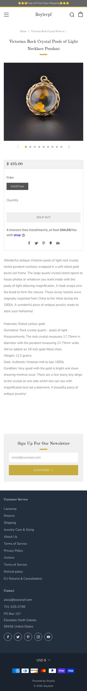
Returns (9, 516)
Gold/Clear (17, 186)
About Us (10, 537)
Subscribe (41, 470)
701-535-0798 (14, 607)
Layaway (10, 509)
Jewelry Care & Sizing (19, 530)
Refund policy (13, 571)
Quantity (12, 200)
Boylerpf (43, 14)
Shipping (10, 523)
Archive (9, 557)
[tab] (26, 147)
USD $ (41, 660)
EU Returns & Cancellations (23, 578)
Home (23, 31)
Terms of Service (15, 543)
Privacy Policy (13, 550)
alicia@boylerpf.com (18, 600)
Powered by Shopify (43, 681)
